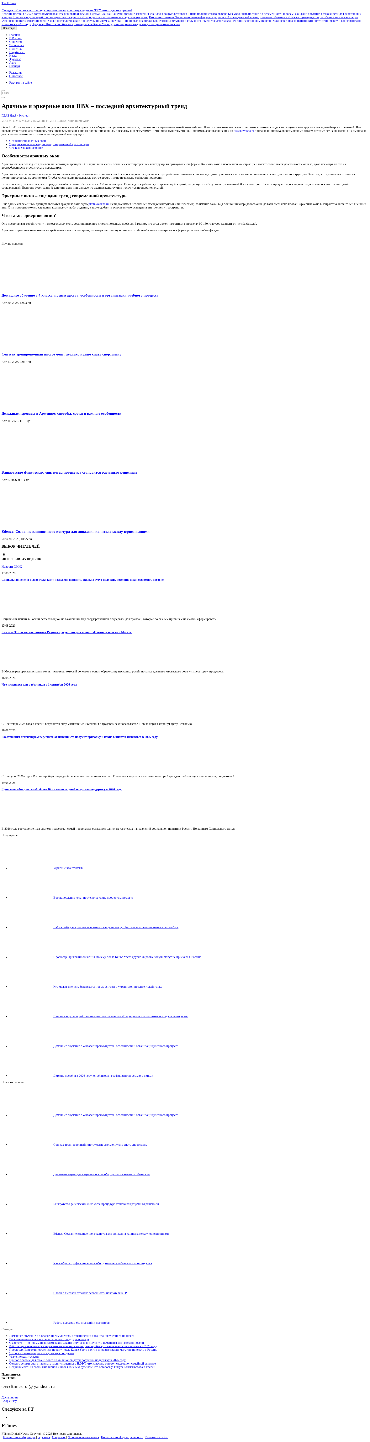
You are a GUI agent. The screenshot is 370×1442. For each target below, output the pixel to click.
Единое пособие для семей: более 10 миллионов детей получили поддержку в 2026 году (62, 789)
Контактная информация (19, 1437)
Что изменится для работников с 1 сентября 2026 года (39, 684)
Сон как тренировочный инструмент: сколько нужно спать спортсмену (61, 354)
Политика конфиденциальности (122, 1437)
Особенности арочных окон (27, 140)
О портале (16, 76)
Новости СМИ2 (12, 566)
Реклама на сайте (20, 82)
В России (15, 38)
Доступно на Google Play (10, 1399)
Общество (16, 41)
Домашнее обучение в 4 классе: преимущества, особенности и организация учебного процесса (80, 295)
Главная (14, 34)
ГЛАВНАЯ (9, 115)
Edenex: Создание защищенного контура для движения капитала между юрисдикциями (76, 531)
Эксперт (14, 66)
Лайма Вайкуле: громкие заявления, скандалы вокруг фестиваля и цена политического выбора (164, 13)
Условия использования (83, 1437)
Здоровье (15, 59)
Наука (13, 55)
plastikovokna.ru (244, 130)
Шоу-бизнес (17, 52)
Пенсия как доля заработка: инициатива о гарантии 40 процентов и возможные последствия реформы (80, 17)
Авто (12, 62)
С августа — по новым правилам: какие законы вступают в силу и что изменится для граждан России (175, 20)
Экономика (16, 45)
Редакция (15, 72)
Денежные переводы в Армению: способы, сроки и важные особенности (61, 413)
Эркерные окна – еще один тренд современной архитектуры (49, 144)
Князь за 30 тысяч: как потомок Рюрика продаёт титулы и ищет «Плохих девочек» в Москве (67, 632)
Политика (15, 48)
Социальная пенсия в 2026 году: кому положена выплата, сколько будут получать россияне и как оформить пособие (83, 579)
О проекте (59, 1437)
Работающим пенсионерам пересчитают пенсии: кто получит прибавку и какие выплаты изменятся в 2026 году (80, 737)
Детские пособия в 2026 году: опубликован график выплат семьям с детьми (51, 13)
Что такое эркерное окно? (26, 147)
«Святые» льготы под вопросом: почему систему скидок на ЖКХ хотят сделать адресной (67, 10)
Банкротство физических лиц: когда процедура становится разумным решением (69, 472)
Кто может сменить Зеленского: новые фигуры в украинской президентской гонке (203, 17)
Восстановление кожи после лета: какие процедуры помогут (67, 20)
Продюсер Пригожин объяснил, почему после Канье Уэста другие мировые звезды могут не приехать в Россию (106, 24)
